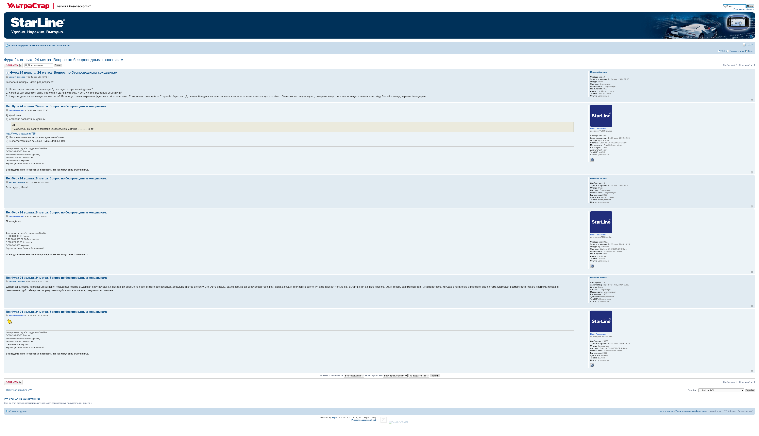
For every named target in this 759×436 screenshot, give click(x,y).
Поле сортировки (374, 375)
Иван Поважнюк (17, 110)
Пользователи (737, 51)
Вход (750, 51)
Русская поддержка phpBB (364, 420)
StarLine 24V (63, 45)
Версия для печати (744, 44)
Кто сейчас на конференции (22, 399)
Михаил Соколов (17, 77)
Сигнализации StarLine (42, 45)
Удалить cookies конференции (690, 411)
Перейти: (692, 390)
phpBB (335, 418)
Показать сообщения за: (331, 375)
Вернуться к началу (752, 100)
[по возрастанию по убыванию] (424, 375)
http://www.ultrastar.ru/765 (21, 133)
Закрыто (8, 64)
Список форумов (18, 45)
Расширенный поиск (744, 9)
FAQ (723, 51)
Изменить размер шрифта (750, 44)
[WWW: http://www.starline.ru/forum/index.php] (592, 160)
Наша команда (666, 411)
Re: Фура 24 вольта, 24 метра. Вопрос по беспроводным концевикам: (56, 106)
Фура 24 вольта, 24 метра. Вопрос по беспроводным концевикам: (64, 60)
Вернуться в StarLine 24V (19, 390)
